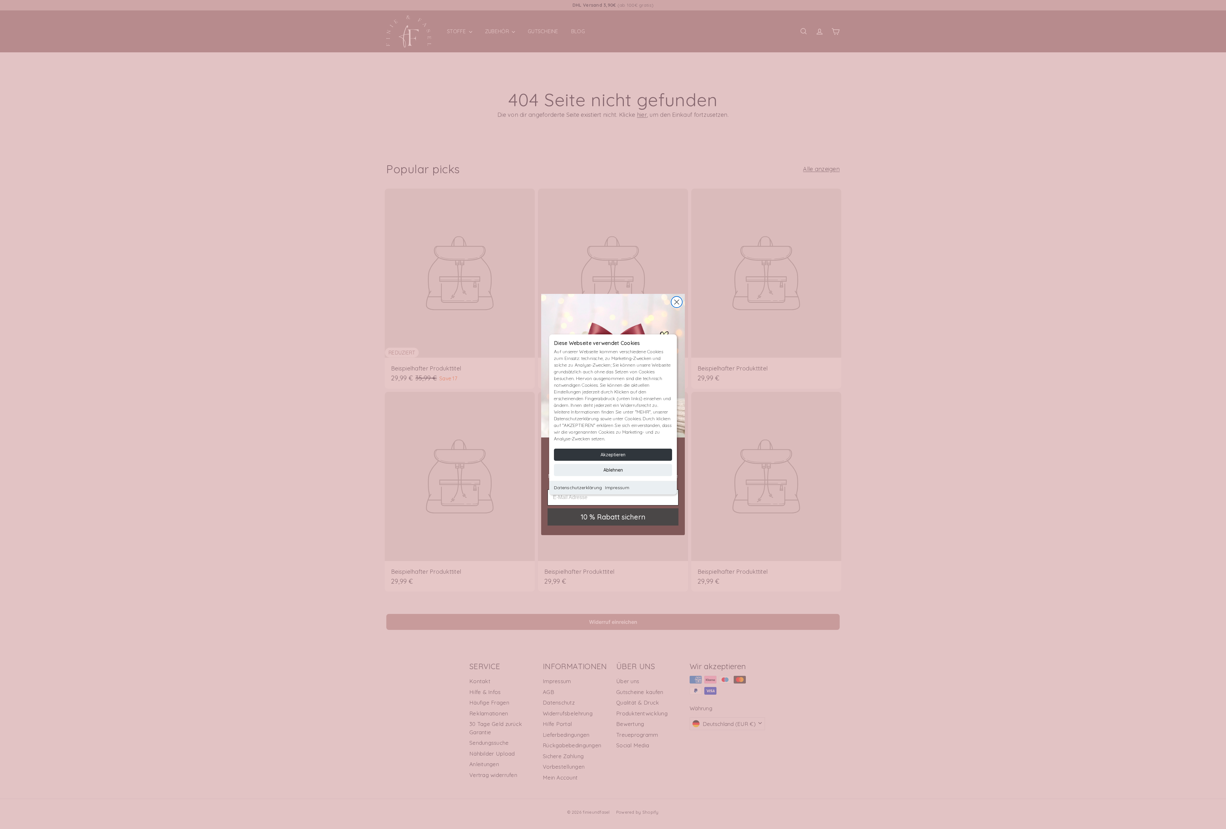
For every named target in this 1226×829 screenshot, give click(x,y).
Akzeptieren (613, 455)
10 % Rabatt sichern (613, 516)
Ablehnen (613, 470)
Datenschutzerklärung (578, 487)
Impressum (617, 487)
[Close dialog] (676, 302)
